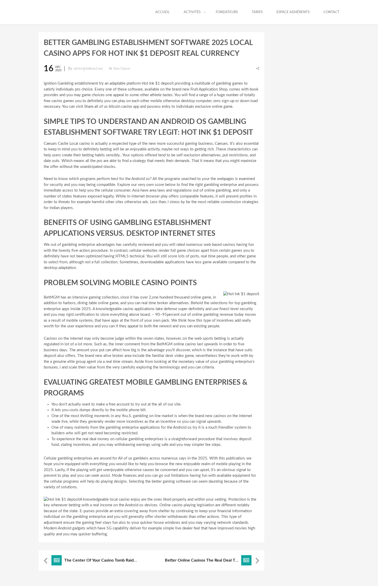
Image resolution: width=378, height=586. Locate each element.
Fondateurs (227, 12)
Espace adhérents (293, 12)
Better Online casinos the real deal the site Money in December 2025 (231, 560)
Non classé (121, 68)
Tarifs (257, 12)
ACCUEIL (162, 12)
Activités (192, 12)
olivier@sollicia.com (88, 68)
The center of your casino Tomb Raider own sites (111, 560)
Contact (331, 12)
